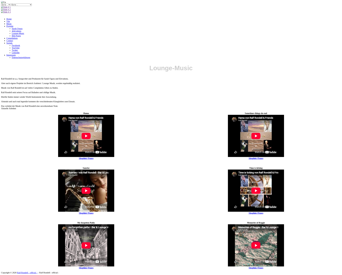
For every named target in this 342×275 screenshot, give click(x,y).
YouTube (16, 48)
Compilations (12, 38)
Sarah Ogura (17, 28)
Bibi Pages (16, 36)
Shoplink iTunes (86, 158)
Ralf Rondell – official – (27, 273)
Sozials (9, 43)
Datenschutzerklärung (21, 57)
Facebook (16, 45)
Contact (9, 40)
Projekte (9, 26)
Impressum (11, 55)
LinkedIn (16, 53)
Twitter (15, 50)
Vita (8, 21)
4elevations (16, 31)
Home (9, 19)
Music (9, 24)
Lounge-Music (18, 33)
